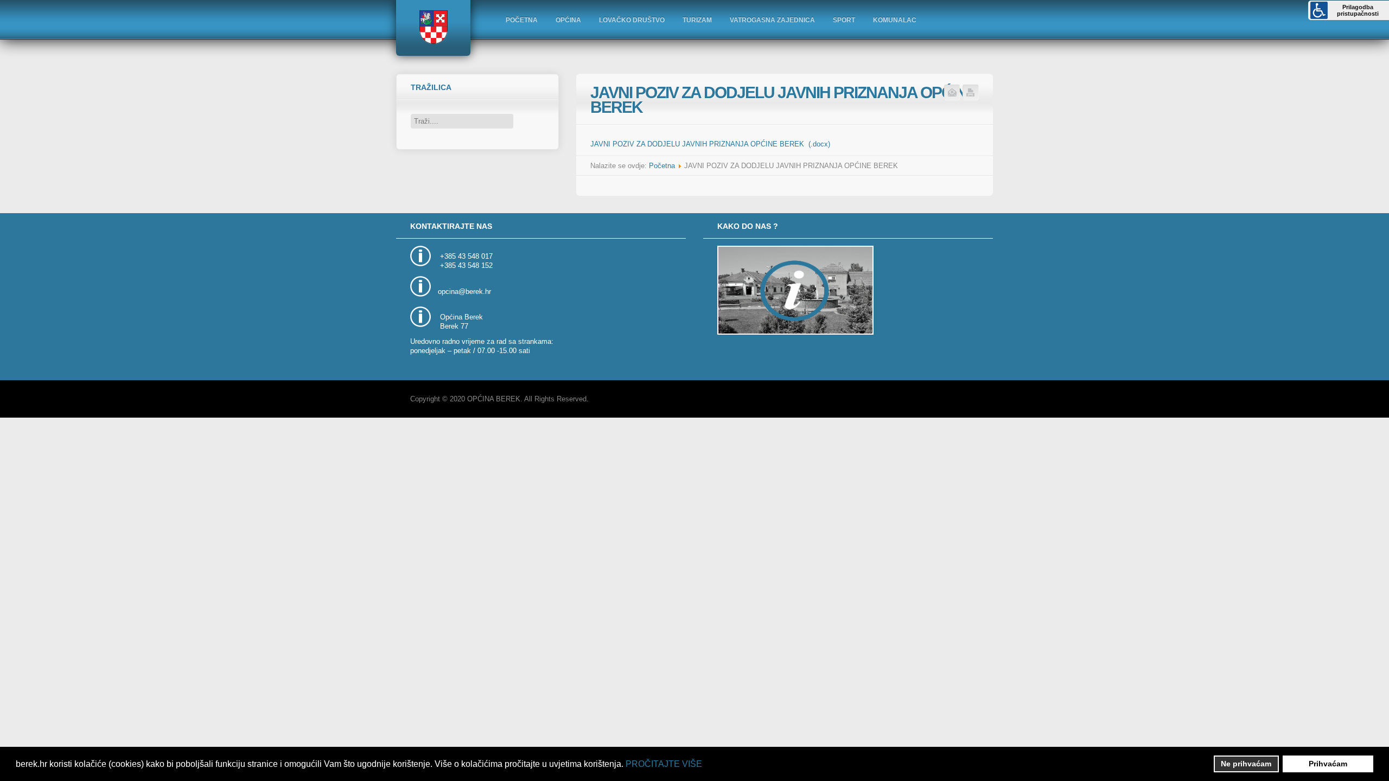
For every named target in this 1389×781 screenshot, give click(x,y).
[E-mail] (952, 98)
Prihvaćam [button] (1328, 763)
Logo (433, 27)
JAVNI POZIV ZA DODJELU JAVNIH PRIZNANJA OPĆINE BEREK (783, 100)
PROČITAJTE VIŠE (664, 764)
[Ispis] (971, 98)
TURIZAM (697, 20)
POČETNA (522, 20)
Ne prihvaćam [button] (1246, 763)
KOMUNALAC (894, 20)
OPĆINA (568, 20)
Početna (662, 166)
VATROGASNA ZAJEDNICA (772, 20)
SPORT (844, 20)
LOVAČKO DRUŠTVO (632, 20)
